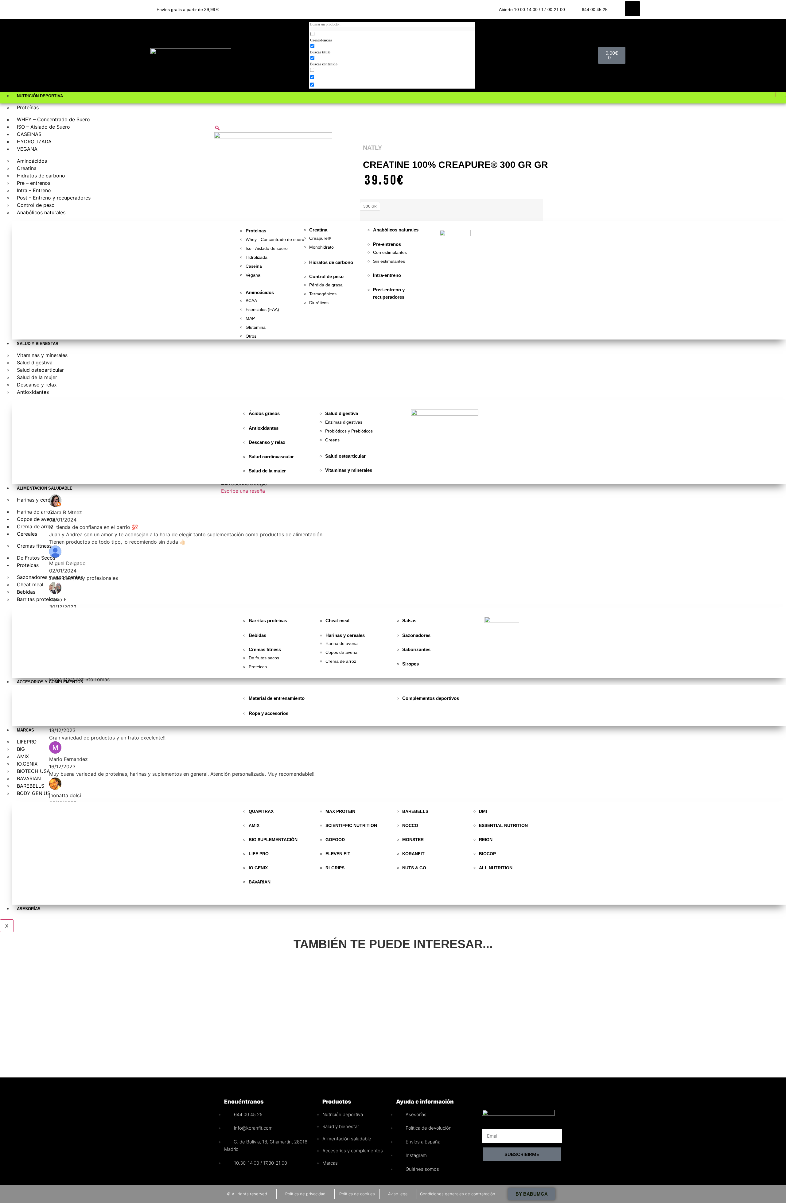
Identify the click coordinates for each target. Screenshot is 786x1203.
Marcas (25, 730)
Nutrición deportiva (40, 96)
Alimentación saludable (44, 488)
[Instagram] (632, 8)
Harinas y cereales (38, 500)
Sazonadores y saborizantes (50, 577)
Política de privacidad (305, 1193)
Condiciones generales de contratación (457, 1193)
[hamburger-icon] (781, 94)
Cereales (27, 534)
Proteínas (28, 107)
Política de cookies (357, 1193)
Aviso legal (398, 1193)
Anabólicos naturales (41, 212)
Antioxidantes (33, 392)
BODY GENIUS (33, 793)
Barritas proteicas (37, 599)
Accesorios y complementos (50, 682)
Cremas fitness (34, 546)
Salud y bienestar (37, 343)
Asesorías (29, 908)
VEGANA (27, 149)
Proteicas (28, 565)
